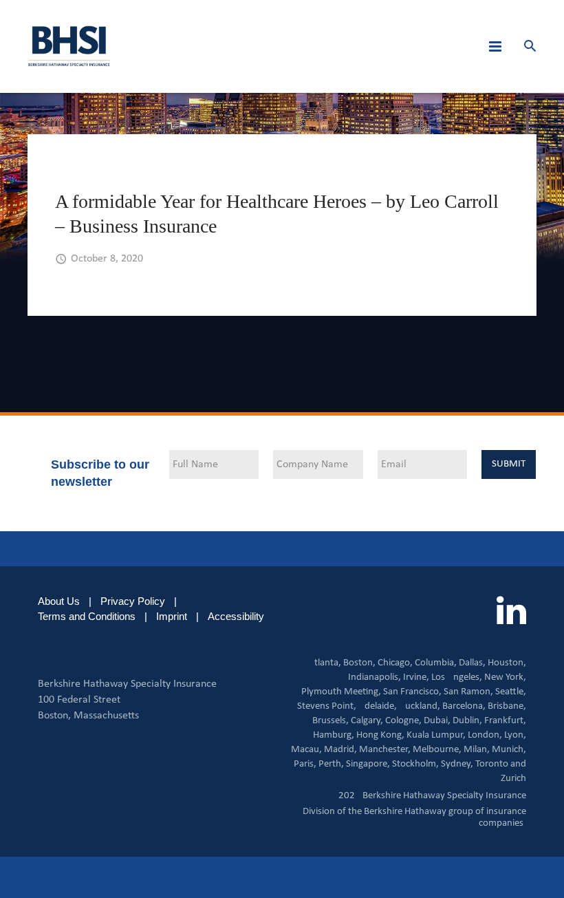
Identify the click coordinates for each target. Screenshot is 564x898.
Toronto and (500, 764)
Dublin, (467, 721)
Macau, (306, 750)
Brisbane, (507, 706)
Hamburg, (333, 735)
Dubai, (437, 721)
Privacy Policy (132, 601)
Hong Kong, (380, 735)
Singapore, (368, 764)
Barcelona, (464, 706)
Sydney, (457, 764)
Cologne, (403, 721)
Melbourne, (437, 750)
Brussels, (330, 721)
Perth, (331, 764)
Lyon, (515, 735)
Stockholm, (415, 764)
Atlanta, (324, 663)
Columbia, (436, 663)
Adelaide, (377, 706)
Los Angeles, (456, 677)
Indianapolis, (374, 677)
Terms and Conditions (86, 616)
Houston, (507, 663)
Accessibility (236, 616)
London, (485, 735)
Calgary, (367, 721)
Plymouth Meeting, (341, 692)
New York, (505, 677)
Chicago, (395, 663)
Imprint (171, 616)
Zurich (513, 778)
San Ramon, (468, 692)
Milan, (477, 750)
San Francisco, (412, 692)
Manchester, (385, 750)
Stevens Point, (326, 706)
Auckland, (419, 706)
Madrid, (340, 750)
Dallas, (472, 663)
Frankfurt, (505, 721)
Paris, (305, 764)
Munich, (509, 750)
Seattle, (510, 692)
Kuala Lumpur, (436, 735)
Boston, (359, 663)
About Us (59, 601)
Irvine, (416, 677)
